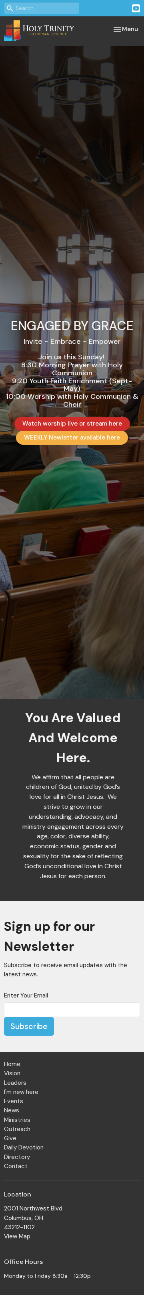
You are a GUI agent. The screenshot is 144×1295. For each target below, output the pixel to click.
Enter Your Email (26, 995)
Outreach (17, 1129)
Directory (17, 1157)
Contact (16, 1166)
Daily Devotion (24, 1147)
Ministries (17, 1120)
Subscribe (29, 1026)
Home (12, 1064)
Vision (12, 1073)
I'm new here (21, 1092)
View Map (17, 1236)
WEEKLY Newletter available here (72, 438)
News (11, 1110)
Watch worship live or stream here (72, 424)
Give (10, 1138)
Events (13, 1101)
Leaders (15, 1083)
